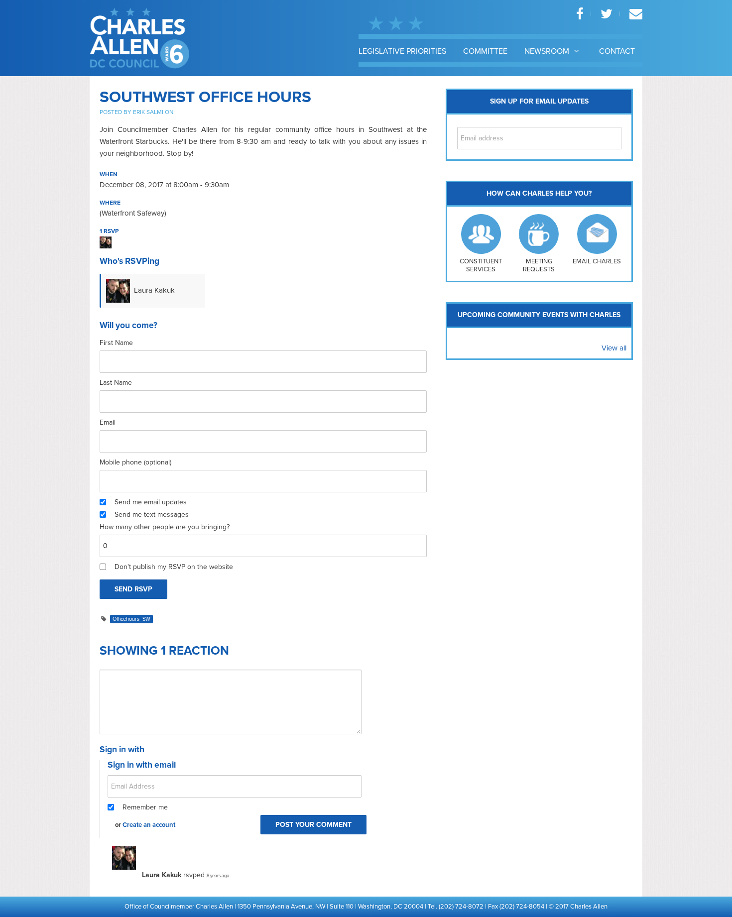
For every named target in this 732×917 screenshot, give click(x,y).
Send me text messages (152, 514)
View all (614, 348)
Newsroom (547, 51)
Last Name (116, 382)
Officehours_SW (131, 619)
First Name (116, 343)
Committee (485, 51)
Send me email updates (151, 502)
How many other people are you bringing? (165, 527)
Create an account (148, 825)
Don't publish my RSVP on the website (174, 567)
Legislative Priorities (402, 51)
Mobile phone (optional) (135, 462)
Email (108, 422)
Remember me (145, 807)
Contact (617, 51)
